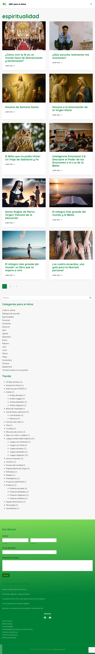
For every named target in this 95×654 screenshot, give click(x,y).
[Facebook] (45, 618)
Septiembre (7, 367)
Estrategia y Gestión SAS (59, 649)
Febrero (5, 343)
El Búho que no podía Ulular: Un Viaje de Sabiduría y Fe (23, 158)
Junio (4, 350)
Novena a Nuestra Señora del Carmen (14, 589)
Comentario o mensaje (10, 558)
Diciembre (6, 337)
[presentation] (24, 35)
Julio (4, 347)
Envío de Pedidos (7, 626)
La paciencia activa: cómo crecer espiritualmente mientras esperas (23, 599)
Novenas (6, 320)
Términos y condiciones (9, 635)
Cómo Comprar (7, 621)
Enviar (6, 575)
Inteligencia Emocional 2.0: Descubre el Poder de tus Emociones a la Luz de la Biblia (69, 161)
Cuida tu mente (8, 310)
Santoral (6, 327)
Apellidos (33, 543)
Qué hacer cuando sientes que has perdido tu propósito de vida (22, 608)
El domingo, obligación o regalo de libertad (16, 594)
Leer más (10, 66)
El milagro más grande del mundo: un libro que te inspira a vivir (22, 267)
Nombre (4, 543)
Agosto (5, 333)
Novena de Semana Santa (22, 107)
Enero (4, 340)
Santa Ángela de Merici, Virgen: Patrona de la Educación (20, 215)
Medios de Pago (7, 624)
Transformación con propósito (15, 370)
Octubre (5, 363)
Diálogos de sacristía (11, 313)
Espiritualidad (8, 317)
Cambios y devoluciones (10, 632)
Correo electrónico (9, 548)
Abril (4, 330)
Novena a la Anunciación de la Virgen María (70, 108)
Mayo (4, 357)
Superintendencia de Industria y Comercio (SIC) (17, 629)
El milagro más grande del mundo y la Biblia (69, 213)
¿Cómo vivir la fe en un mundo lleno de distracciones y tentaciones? (23, 57)
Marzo (5, 353)
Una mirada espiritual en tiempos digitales (15, 603)
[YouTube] (50, 618)
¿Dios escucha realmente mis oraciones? (70, 56)
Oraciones (6, 323)
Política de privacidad (9, 637)
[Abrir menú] (91, 4)
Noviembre (7, 360)
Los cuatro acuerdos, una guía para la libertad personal (68, 267)
